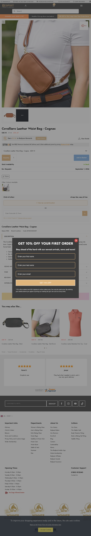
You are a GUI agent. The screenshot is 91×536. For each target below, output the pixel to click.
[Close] (76, 240)
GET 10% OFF (45, 282)
